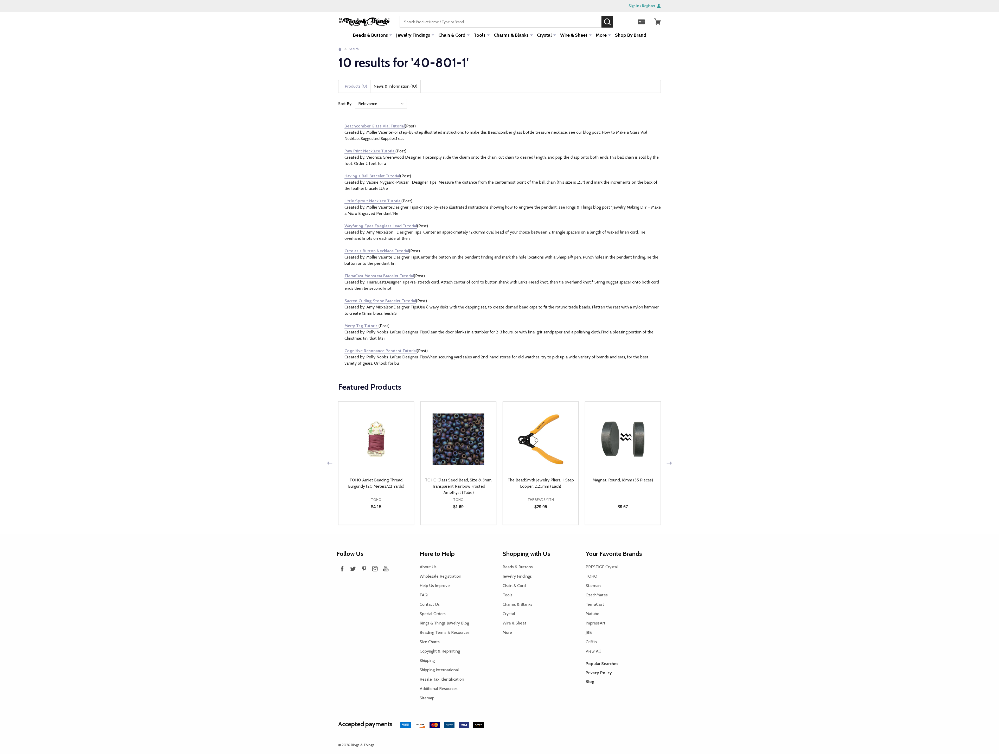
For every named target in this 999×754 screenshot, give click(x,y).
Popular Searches (602, 663)
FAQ (424, 594)
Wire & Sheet (573, 35)
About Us (428, 566)
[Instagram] (374, 568)
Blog (590, 681)
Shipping (427, 660)
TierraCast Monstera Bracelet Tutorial (379, 275)
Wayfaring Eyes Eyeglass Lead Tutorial (380, 225)
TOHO (591, 576)
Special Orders (433, 613)
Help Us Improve (435, 585)
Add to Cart (385, 524)
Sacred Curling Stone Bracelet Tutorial (380, 300)
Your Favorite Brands (614, 553)
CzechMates (597, 594)
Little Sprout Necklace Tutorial (372, 200)
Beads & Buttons (370, 35)
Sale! (621, 21)
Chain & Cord (451, 35)
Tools (479, 35)
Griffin (591, 641)
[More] (390, 35)
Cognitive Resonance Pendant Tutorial (380, 350)
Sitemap (427, 697)
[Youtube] (385, 568)
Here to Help (437, 553)
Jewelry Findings (413, 35)
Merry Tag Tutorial (361, 325)
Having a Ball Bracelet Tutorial (372, 175)
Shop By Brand (630, 35)
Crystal (544, 35)
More (601, 35)
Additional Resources (439, 688)
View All (593, 651)
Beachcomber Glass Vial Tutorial (374, 126)
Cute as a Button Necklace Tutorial (376, 250)
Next (669, 463)
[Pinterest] (363, 568)
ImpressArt (595, 623)
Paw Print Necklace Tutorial (369, 151)
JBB (589, 632)
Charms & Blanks (511, 35)
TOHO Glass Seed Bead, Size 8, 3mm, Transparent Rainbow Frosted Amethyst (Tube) (458, 486)
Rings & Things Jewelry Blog (444, 623)
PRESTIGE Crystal (602, 566)
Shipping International (439, 669)
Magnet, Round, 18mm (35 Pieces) (623, 480)
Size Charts (430, 641)
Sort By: (345, 103)
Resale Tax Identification (442, 679)
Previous (330, 463)
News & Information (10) (395, 86)
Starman (593, 585)
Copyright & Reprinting (440, 651)
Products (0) (356, 86)
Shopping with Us (526, 553)
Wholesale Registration (440, 576)
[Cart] (657, 21)
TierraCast (595, 604)
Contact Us (430, 604)
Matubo (592, 613)
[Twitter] (353, 568)
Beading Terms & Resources (445, 632)
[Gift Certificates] (641, 21)
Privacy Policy (599, 672)
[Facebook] (342, 568)
